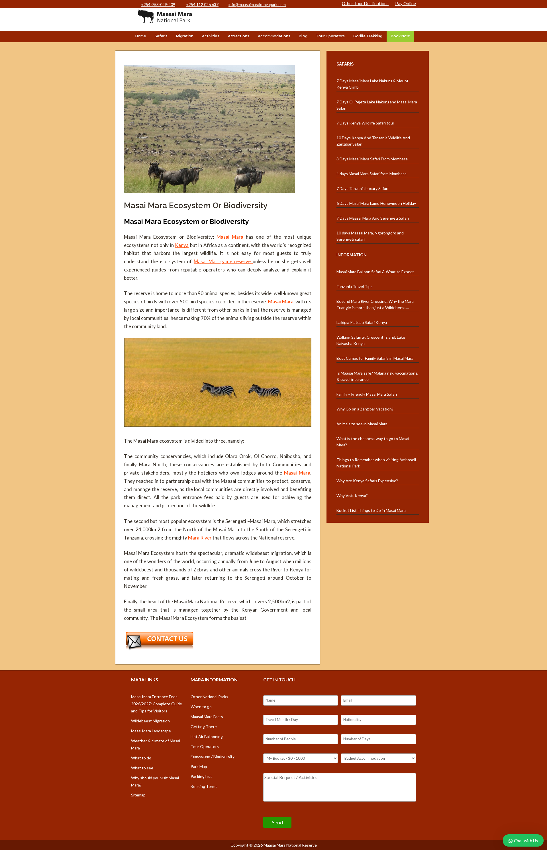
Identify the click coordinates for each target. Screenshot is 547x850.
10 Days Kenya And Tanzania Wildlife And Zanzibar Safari (373, 140)
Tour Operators (330, 36)
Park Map (199, 766)
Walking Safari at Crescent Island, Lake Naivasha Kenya (370, 340)
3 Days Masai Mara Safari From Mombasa (372, 158)
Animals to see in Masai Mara (361, 423)
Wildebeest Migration (150, 720)
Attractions (238, 36)
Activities (210, 36)
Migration (184, 36)
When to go (201, 706)
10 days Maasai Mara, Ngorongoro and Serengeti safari (370, 236)
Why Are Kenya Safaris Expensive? (367, 480)
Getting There (204, 726)
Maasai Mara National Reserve (290, 845)
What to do (141, 757)
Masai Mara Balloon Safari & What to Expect (375, 271)
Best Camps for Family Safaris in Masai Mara (374, 358)
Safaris (161, 36)
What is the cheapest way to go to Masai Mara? (372, 441)
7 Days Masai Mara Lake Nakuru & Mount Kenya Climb (372, 83)
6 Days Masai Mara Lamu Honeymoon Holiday (376, 203)
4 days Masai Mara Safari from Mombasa (371, 173)
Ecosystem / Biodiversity (212, 756)
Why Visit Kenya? (352, 495)
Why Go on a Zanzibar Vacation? (364, 408)
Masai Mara (230, 237)
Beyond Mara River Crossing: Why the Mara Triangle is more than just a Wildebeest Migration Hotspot (375, 305)
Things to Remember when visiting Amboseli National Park (376, 462)
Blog (303, 36)
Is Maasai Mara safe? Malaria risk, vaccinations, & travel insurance (377, 376)
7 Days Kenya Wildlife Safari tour (365, 122)
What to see (142, 767)
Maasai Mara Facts (207, 716)
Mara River (200, 538)
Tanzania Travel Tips (354, 286)
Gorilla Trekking (367, 36)
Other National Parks (209, 696)
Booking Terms (204, 786)
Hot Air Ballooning (207, 736)
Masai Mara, (281, 302)
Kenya (182, 245)
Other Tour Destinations (365, 3)
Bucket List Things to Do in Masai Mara (371, 510)
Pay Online (405, 3)
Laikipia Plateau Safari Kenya (361, 322)
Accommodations (274, 36)
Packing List (201, 776)
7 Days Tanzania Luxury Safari (362, 188)
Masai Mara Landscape (151, 730)
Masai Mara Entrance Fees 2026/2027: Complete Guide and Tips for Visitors (156, 703)
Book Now (400, 36)
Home (140, 36)
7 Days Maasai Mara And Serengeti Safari (372, 218)
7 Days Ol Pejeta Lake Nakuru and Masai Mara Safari (376, 105)
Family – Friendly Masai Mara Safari (366, 394)
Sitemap (138, 794)
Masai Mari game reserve (223, 261)
